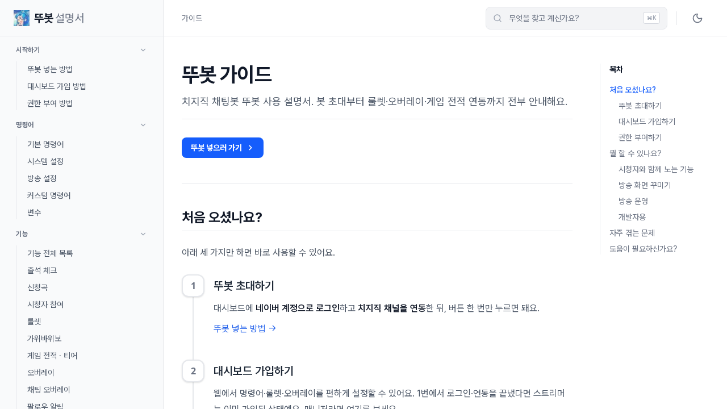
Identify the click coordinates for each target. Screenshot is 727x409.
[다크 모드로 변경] (697, 18)
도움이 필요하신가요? (643, 248)
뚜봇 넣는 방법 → (245, 328)
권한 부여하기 (640, 137)
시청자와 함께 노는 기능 (656, 169)
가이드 (192, 18)
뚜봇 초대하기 (640, 105)
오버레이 (41, 372)
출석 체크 (42, 270)
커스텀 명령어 (48, 195)
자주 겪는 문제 (632, 232)
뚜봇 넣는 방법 (50, 69)
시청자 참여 (45, 304)
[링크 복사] (272, 217)
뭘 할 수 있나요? (635, 153)
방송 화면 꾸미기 (645, 185)
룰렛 (34, 321)
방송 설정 (42, 178)
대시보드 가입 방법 (56, 86)
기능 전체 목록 (50, 253)
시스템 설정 (45, 161)
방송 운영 (633, 201)
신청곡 (37, 287)
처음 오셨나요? (632, 89)
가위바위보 (44, 338)
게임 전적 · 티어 (52, 355)
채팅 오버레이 (48, 389)
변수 (34, 212)
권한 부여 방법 (50, 103)
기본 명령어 (45, 144)
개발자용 (632, 217)
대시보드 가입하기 (647, 121)
